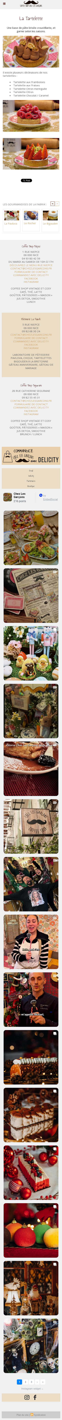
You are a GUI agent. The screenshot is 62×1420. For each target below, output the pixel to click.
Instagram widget (32, 1388)
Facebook (31, 278)
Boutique (31, 486)
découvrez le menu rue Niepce (31, 265)
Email (31, 470)
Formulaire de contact (31, 271)
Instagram (31, 281)
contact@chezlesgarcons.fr (31, 268)
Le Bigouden (50, 223)
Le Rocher (30, 223)
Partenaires (31, 481)
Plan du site (22, 1415)
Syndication (40, 1415)
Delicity (31, 475)
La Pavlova (10, 223)
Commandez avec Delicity (31, 275)
